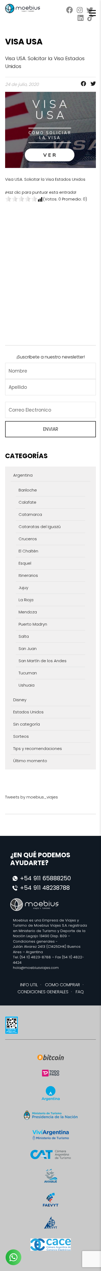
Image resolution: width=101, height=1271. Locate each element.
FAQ (80, 992)
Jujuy (23, 587)
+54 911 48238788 (45, 888)
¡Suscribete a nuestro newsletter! (50, 357)
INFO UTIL (29, 985)
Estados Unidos (28, 712)
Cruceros (28, 539)
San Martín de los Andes (43, 661)
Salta (24, 636)
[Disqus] (50, 270)
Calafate (27, 502)
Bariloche (28, 490)
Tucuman (28, 673)
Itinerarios (28, 575)
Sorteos (21, 736)
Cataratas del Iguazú (40, 526)
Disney (19, 700)
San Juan (28, 648)
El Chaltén (28, 551)
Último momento (30, 761)
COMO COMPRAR (62, 985)
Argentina (23, 475)
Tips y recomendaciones (37, 748)
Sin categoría (26, 724)
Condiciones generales (34, 941)
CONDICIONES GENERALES (43, 992)
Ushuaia (26, 685)
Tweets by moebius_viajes (31, 797)
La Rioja (26, 600)
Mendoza (28, 612)
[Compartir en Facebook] (82, 84)
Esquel (25, 563)
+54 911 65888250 (45, 878)
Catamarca (30, 514)
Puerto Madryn (33, 624)
